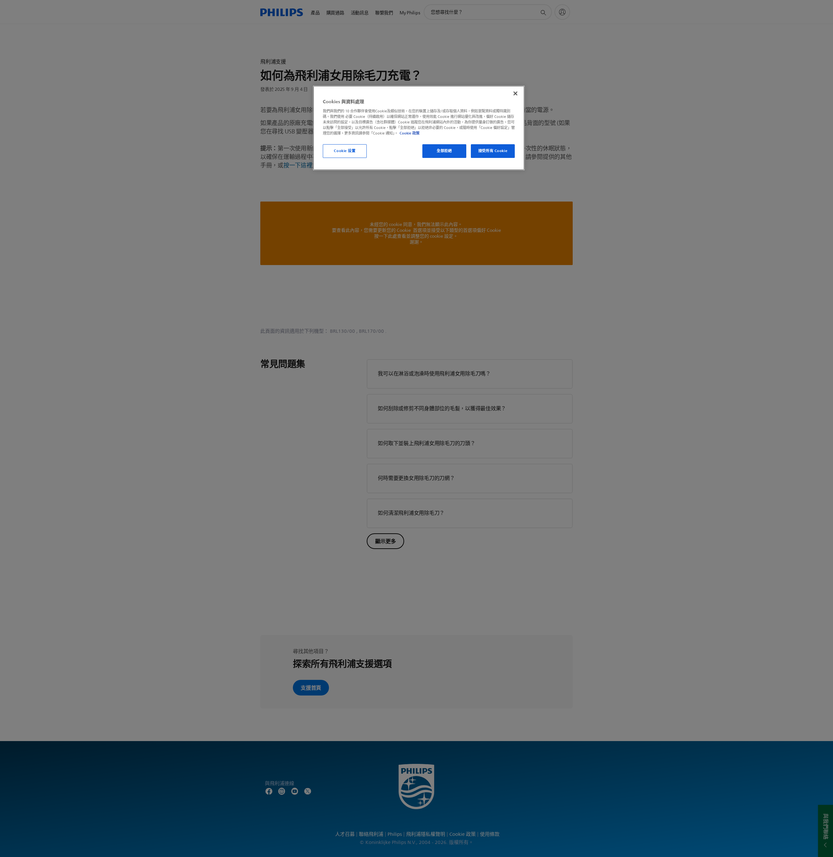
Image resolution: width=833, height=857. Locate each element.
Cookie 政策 (409, 133)
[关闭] (515, 93)
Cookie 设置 (344, 151)
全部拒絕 (444, 151)
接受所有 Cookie (492, 151)
